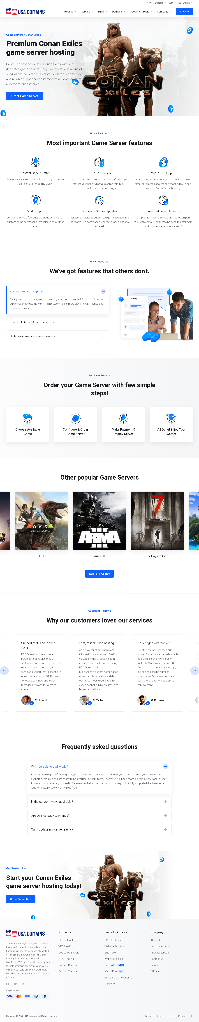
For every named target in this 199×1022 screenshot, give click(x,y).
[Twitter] (15, 984)
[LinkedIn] (23, 984)
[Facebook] (8, 984)
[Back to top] (191, 1015)
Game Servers (14, 34)
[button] (57, 322)
